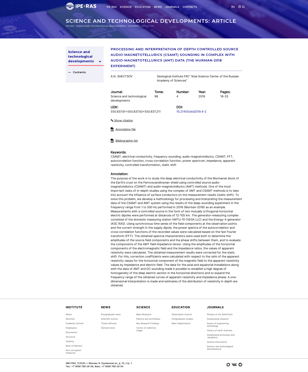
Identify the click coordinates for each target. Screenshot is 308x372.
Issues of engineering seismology (218, 324)
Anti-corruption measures (73, 351)
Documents (71, 332)
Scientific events (109, 319)
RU (233, 6)
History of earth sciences (219, 330)
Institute (74, 307)
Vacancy (70, 341)
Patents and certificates (148, 319)
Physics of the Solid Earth (220, 314)
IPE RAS (112, 6)
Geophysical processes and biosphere (221, 336)
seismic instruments (217, 342)
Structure (70, 336)
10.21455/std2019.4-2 (191, 111)
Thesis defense (109, 323)
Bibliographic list (127, 140)
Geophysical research (218, 319)
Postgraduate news (111, 314)
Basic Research (143, 314)
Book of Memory (74, 345)
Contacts (190, 6)
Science (126, 6)
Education (143, 6)
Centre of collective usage (146, 329)
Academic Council (74, 323)
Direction (70, 319)
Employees (71, 328)
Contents (133, 26)
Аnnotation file (126, 129)
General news (108, 328)
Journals (172, 6)
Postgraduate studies (182, 319)
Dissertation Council (182, 314)
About (69, 314)
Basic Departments (181, 323)
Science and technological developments (101, 26)
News (158, 6)
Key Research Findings (147, 323)
